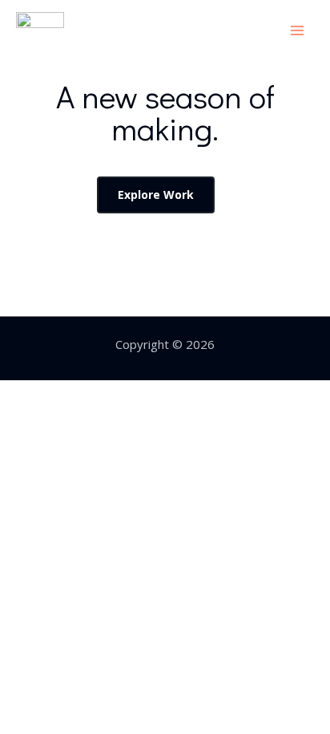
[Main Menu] (297, 30)
